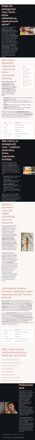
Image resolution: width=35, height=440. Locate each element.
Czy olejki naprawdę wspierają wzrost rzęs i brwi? (11, 359)
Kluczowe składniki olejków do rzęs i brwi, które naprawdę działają (26, 70)
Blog (2, 437)
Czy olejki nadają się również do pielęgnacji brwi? (11, 377)
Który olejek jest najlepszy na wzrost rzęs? (10, 365)
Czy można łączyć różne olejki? (7, 368)
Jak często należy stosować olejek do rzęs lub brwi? (11, 362)
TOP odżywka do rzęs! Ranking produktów (18, 437)
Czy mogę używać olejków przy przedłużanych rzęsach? (12, 380)
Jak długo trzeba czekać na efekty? (8, 374)
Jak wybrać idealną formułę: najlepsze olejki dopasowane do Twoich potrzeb (27, 81)
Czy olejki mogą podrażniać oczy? (8, 371)
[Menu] (32, 2)
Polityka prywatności (7, 437)
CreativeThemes (21, 434)
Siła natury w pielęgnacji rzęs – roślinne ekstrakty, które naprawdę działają (27, 73)
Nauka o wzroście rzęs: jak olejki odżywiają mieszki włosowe (26, 77)
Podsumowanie (24, 86)
